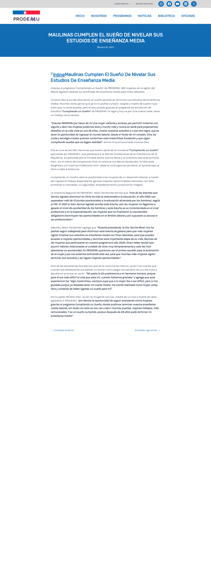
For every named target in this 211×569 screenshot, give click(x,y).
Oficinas (188, 16)
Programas (122, 16)
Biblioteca (166, 16)
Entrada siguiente (147, 330)
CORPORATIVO (121, 3)
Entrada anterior (62, 330)
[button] (130, 4)
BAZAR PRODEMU (144, 3)
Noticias (145, 16)
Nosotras (99, 16)
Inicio (80, 16)
